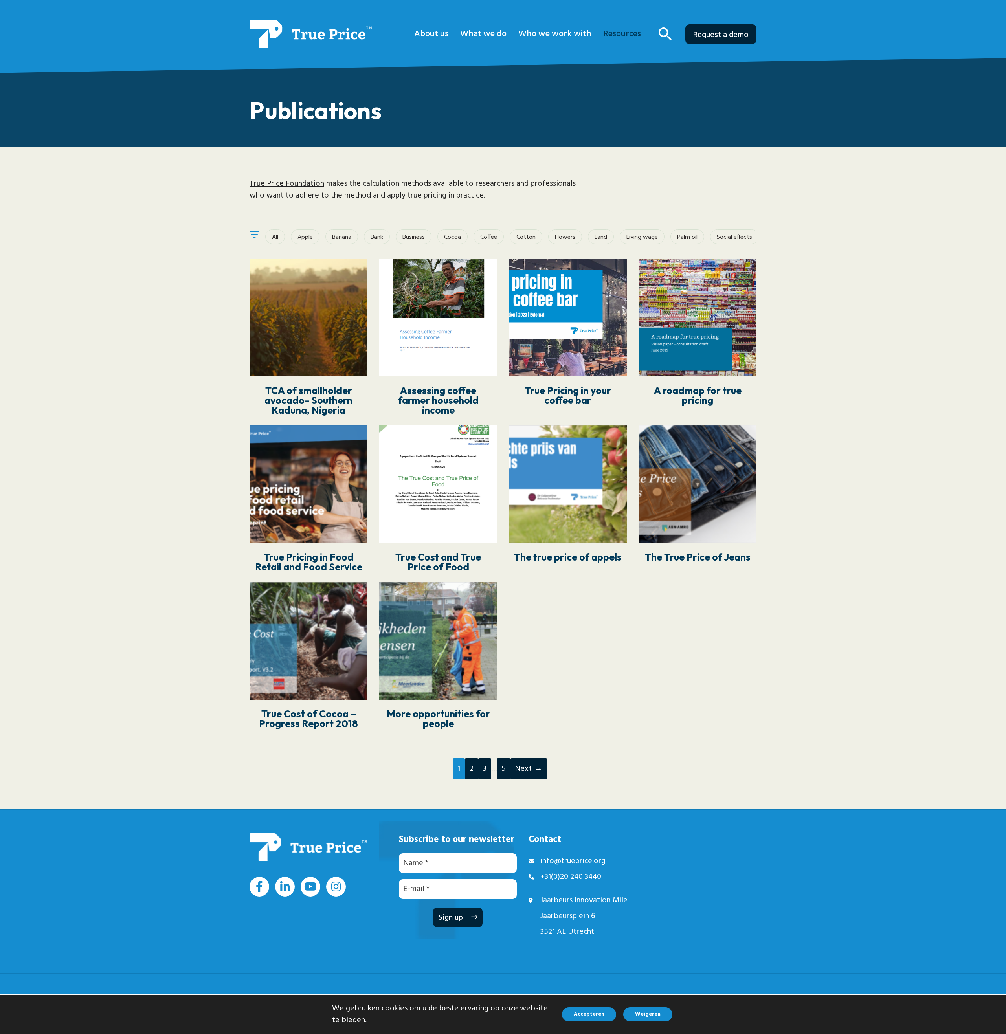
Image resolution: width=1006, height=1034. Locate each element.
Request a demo (721, 35)
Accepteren (589, 1014)
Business (413, 237)
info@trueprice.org (573, 861)
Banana (341, 237)
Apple (305, 237)
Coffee (488, 237)
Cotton (526, 237)
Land (601, 237)
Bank (377, 237)
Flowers (565, 237)
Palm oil (687, 237)
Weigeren (648, 1014)
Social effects (734, 237)
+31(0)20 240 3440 (570, 877)
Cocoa (452, 237)
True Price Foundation (287, 184)
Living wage (642, 237)
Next (523, 769)
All (275, 237)
